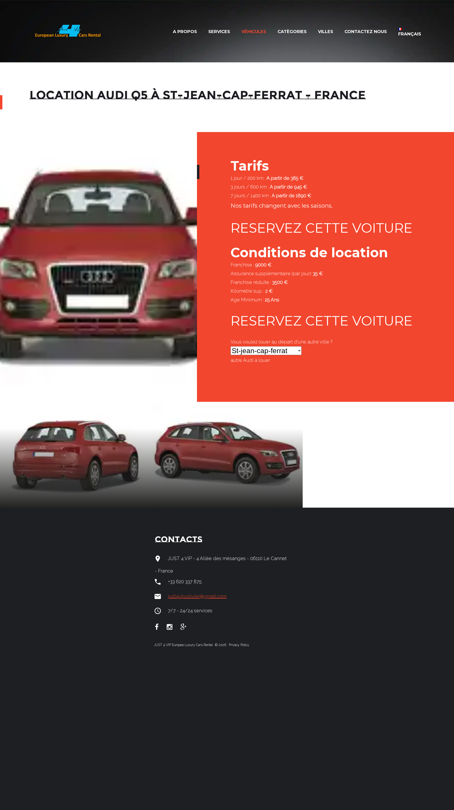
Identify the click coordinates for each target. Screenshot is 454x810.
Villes (325, 31)
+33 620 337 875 (185, 581)
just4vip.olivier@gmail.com (197, 596)
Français (409, 34)
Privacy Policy (238, 645)
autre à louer (250, 360)
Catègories (292, 31)
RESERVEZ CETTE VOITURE (321, 228)
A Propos (185, 31)
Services (219, 31)
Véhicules (253, 31)
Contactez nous (366, 31)
